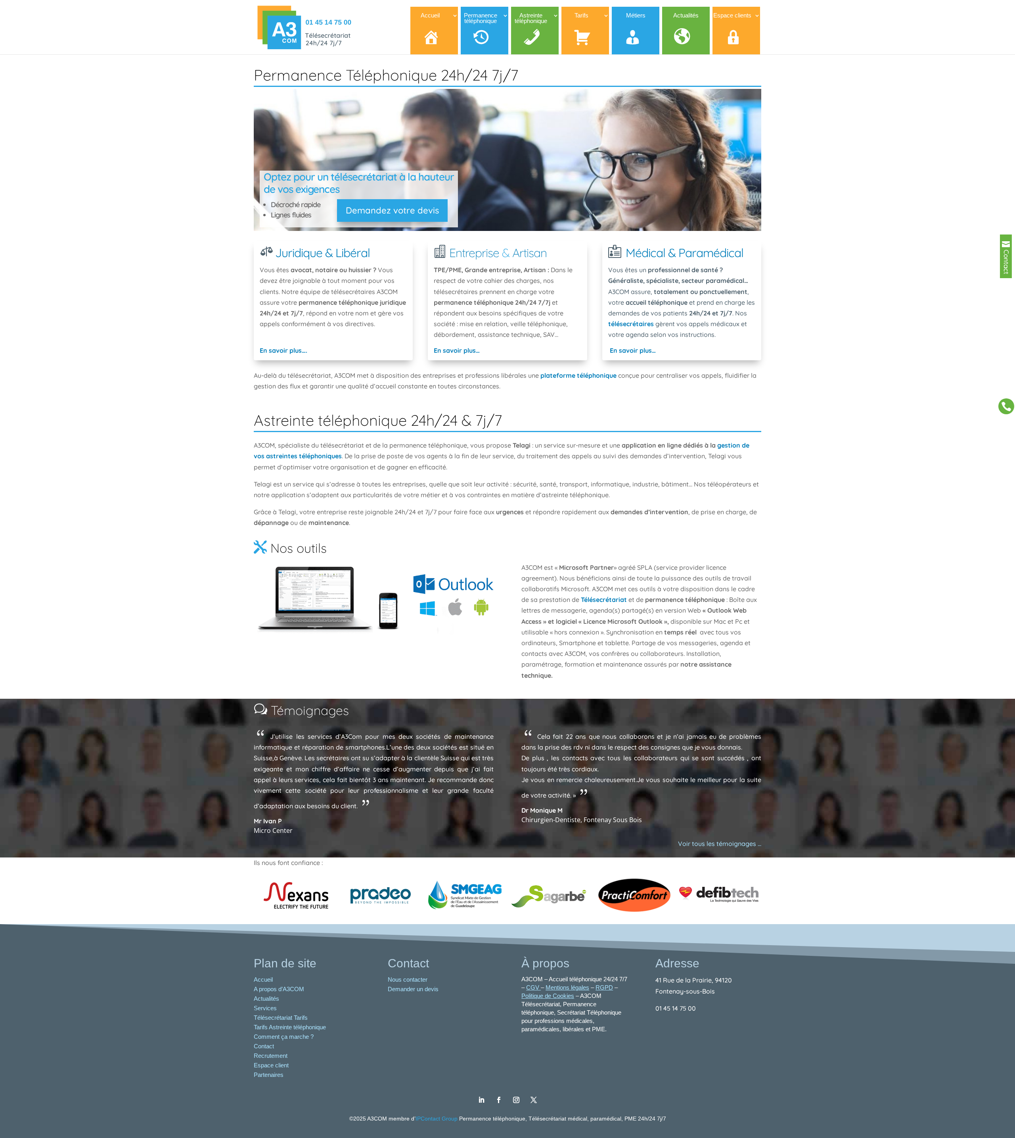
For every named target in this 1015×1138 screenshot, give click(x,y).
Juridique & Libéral (322, 252)
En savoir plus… (457, 350)
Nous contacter (408, 979)
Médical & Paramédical (684, 252)
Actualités (266, 998)
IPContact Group (437, 1118)
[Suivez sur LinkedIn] (481, 1100)
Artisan (529, 252)
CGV (533, 987)
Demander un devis (414, 989)
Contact (264, 1046)
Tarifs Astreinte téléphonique (290, 1027)
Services (265, 1008)
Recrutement (270, 1055)
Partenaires (268, 1074)
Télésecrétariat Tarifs (281, 1017)
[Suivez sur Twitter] (533, 1100)
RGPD (604, 987)
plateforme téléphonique (578, 375)
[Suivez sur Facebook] (498, 1100)
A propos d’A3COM (279, 989)
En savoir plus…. (283, 350)
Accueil (263, 979)
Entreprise (474, 252)
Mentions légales (567, 987)
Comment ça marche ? (284, 1036)
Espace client (271, 1065)
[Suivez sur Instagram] (516, 1100)
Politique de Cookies (547, 995)
